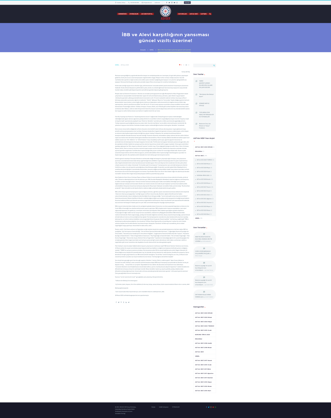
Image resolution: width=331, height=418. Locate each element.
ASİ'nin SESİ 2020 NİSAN (203, 147)
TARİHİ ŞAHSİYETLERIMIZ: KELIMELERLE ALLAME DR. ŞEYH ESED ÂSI (205, 84)
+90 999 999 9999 (134, 2)
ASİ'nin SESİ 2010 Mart (203, 214)
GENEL (117, 65)
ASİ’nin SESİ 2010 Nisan (203, 210)
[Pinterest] (121, 302)
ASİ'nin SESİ (199, 155)
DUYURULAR (182, 14)
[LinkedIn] (126, 302)
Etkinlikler (198, 151)
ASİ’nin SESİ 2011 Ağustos (204, 198)
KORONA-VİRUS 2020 (203, 175)
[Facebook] (166, 2)
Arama (214, 65)
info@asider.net (148, 2)
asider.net (157, 2)
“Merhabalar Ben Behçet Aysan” (206, 95)
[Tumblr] (123, 302)
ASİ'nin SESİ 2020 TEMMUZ (204, 160)
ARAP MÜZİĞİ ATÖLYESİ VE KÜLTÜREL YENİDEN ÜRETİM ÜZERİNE (203, 239)
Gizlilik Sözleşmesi (163, 407)
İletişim (153, 407)
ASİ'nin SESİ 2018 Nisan (203, 183)
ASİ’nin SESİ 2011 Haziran (204, 202)
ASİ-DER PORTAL (147, 14)
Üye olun (187, 2)
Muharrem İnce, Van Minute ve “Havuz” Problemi (205, 126)
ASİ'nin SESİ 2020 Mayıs (203, 167)
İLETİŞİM (203, 14)
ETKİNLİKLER (134, 14)
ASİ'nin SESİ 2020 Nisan (203, 164)
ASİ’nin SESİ (194, 14)
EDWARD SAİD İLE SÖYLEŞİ (204, 104)
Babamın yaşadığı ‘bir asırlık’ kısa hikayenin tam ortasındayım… (203, 268)
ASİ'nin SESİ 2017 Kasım (204, 187)
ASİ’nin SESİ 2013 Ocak (203, 191)
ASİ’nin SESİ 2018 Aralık (203, 179)
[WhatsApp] (177, 2)
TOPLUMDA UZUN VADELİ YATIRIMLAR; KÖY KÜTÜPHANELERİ (206, 115)
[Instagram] (172, 2)
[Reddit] (128, 302)
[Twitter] (169, 2)
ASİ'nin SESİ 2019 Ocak (203, 171)
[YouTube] (174, 2)
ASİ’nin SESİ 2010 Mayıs (203, 206)
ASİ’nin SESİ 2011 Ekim (203, 195)
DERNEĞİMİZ (122, 14)
